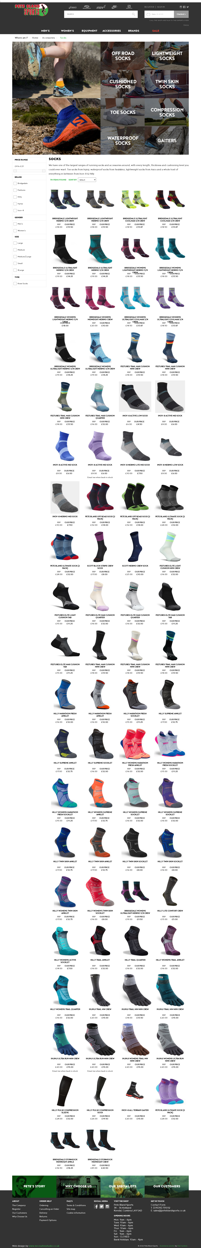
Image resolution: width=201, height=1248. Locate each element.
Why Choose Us (78, 1186)
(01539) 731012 (161, 1207)
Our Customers (166, 1186)
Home (35, 37)
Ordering (43, 1205)
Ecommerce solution (167, 1246)
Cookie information (76, 1213)
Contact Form (158, 1205)
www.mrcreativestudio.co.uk (44, 1246)
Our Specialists (122, 1186)
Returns (43, 1216)
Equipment (89, 30)
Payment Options (48, 1220)
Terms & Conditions (76, 1205)
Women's (67, 30)
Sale (155, 30)
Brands (133, 30)
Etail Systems (182, 1246)
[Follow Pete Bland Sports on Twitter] (102, 1207)
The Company (19, 1205)
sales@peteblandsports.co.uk (169, 1210)
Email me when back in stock (100, 477)
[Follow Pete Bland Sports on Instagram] (108, 1207)
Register (149, 7)
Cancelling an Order (49, 1209)
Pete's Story (34, 1186)
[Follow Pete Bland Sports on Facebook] (96, 1207)
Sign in (161, 7)
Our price (70, 224)
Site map (71, 1209)
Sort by (73, 180)
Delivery (43, 1213)
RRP (59, 224)
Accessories (111, 30)
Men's (45, 30)
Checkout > (181, 14)
